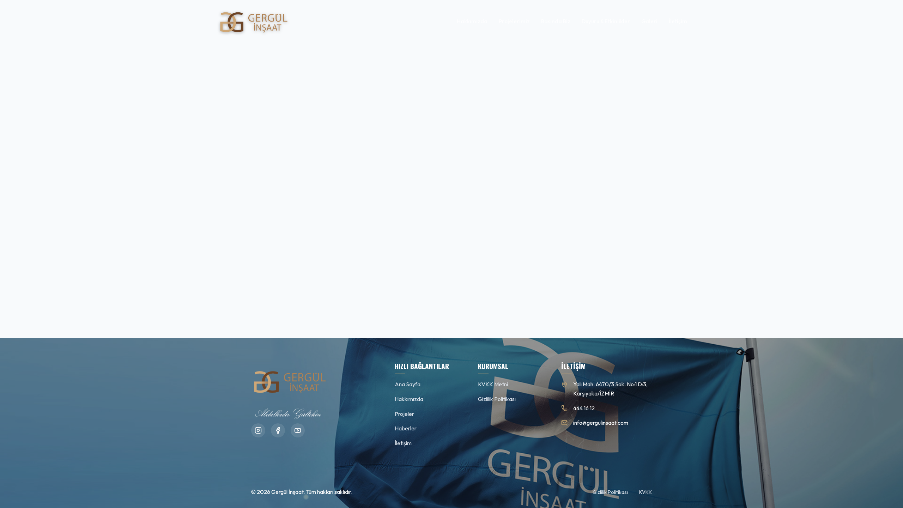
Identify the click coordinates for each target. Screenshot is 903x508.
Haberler (406, 428)
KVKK (645, 492)
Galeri (649, 21)
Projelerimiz (514, 21)
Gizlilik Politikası (497, 399)
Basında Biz (555, 21)
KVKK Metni (493, 384)
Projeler (404, 413)
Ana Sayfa (407, 384)
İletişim (678, 21)
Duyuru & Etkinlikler (606, 21)
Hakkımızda (472, 21)
